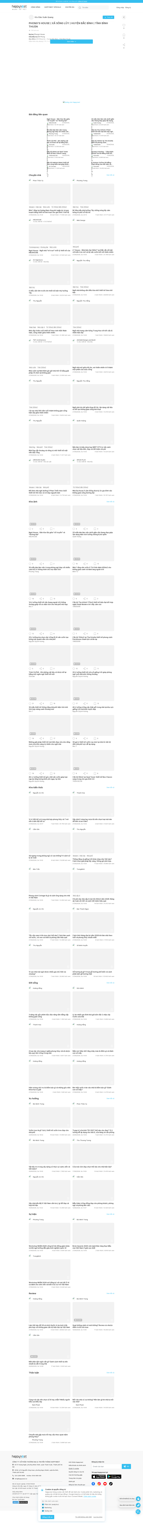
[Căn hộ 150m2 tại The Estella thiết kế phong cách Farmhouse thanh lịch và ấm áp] (81, 144)
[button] (30, 529)
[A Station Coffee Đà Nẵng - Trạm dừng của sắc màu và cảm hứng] (81, 166)
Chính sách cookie (90, 1496)
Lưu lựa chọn (97, 1517)
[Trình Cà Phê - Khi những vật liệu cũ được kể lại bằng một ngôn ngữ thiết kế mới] (37, 144)
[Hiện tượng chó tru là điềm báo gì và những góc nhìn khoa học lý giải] (49, 1074)
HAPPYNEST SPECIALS (52, 7)
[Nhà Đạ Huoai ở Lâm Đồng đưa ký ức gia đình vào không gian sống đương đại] (93, 474)
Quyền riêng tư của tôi (76, 1472)
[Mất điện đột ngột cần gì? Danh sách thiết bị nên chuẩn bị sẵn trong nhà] (49, 1348)
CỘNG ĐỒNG (35, 7)
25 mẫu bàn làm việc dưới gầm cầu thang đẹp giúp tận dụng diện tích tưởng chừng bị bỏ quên (102, 120)
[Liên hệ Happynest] (138, 1511)
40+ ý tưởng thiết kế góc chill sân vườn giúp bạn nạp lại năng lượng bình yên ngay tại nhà (48, 778)
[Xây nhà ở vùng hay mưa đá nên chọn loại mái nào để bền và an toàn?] (93, 806)
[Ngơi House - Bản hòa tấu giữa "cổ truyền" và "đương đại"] (37, 122)
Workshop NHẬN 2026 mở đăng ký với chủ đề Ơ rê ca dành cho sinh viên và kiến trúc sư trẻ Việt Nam (49, 1284)
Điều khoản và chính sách (77, 1465)
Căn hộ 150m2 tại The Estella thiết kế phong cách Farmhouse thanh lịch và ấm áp (102, 142)
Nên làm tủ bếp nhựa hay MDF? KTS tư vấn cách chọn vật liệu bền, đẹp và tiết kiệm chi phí (92, 448)
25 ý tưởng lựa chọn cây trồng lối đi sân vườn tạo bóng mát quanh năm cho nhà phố (48, 638)
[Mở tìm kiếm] (79, 7)
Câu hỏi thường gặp (75, 1475)
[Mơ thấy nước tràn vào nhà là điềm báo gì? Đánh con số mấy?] (93, 1074)
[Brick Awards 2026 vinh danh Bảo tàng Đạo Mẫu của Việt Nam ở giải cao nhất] (93, 1233)
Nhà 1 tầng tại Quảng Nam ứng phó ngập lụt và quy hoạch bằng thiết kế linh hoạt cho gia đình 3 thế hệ (49, 211)
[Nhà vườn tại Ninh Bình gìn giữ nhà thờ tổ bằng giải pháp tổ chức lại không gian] (49, 354)
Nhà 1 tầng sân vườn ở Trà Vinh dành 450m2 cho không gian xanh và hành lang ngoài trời (92, 568)
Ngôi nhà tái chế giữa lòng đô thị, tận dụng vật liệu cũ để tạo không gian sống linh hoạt (93, 408)
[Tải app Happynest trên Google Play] (114, 1476)
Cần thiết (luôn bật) (51, 1501)
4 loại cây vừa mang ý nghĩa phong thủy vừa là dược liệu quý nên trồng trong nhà (49, 1052)
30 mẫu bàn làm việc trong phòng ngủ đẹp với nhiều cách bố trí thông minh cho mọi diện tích (58, 131)
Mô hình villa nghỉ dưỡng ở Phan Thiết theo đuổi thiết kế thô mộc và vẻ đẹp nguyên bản (48, 492)
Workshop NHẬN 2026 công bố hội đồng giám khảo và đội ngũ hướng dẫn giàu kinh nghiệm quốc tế (49, 1247)
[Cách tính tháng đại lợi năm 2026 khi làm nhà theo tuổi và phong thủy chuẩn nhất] (93, 922)
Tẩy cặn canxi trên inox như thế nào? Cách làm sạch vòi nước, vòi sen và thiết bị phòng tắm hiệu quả (49, 936)
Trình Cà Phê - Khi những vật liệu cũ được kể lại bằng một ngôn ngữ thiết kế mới (57, 142)
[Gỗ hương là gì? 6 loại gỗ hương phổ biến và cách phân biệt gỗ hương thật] (93, 959)
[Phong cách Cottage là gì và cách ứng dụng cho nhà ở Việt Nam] (49, 882)
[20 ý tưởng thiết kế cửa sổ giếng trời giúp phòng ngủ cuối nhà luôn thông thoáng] (93, 655)
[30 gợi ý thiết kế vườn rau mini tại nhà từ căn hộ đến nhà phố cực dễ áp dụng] (93, 725)
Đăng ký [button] (128, 7)
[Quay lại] (124, 17)
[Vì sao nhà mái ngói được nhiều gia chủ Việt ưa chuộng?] (49, 959)
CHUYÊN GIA (69, 7)
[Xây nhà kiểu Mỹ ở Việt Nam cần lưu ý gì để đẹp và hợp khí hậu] (49, 1190)
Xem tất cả (110, 175)
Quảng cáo (48, 1511)
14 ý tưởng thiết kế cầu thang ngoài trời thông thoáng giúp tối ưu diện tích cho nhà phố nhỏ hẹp (48, 603)
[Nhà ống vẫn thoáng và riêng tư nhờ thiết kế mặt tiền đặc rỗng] (49, 434)
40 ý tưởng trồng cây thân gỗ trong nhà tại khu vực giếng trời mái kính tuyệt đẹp (93, 708)
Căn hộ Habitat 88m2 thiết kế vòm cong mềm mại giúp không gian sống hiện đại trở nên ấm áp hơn (58, 163)
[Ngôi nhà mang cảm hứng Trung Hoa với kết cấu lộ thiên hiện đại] (93, 314)
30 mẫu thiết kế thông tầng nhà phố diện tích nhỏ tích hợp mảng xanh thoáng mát (48, 708)
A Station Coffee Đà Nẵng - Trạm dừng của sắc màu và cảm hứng (101, 163)
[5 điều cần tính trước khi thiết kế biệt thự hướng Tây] (49, 274)
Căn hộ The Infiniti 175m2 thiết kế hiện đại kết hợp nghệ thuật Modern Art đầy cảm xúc (102, 131)
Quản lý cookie (74, 1468)
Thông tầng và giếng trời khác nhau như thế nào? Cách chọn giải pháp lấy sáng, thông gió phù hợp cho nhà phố (92, 861)
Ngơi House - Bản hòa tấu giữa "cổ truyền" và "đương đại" (58, 120)
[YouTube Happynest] (105, 1483)
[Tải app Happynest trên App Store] (99, 1476)
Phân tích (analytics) (52, 1504)
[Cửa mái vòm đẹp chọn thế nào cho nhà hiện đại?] (93, 1154)
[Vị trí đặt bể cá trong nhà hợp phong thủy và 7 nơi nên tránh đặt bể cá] (49, 806)
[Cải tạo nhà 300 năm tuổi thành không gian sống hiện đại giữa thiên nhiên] (49, 394)
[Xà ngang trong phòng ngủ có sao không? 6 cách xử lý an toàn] (49, 842)
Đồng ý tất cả (47, 1517)
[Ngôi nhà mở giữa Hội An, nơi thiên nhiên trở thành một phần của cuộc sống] (93, 354)
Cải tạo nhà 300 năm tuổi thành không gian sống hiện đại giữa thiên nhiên (48, 412)
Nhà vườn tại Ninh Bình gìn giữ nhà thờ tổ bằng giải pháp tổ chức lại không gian (49, 372)
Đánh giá (72, 1481)
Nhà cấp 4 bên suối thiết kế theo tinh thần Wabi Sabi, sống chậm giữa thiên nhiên (48, 332)
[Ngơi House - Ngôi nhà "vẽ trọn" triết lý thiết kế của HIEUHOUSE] (49, 234)
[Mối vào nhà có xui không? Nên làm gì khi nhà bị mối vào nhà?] (93, 1386)
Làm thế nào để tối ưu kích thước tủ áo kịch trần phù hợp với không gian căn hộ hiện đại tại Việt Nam (49, 1326)
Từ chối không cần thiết (83, 1517)
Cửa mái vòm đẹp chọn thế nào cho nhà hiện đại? (92, 1167)
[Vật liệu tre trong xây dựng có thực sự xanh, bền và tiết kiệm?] (49, 1154)
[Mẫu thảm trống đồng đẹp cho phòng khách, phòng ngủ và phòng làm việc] (93, 1190)
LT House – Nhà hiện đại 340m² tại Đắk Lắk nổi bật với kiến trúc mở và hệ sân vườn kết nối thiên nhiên (93, 251)
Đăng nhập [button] (120, 7)
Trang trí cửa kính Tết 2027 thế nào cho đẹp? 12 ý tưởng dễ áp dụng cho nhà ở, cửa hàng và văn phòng (93, 1131)
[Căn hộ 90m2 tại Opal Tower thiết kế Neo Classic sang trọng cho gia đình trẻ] (37, 155)
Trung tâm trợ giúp (75, 1478)
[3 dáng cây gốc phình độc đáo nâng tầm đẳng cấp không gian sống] (49, 1001)
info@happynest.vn (21, 1479)
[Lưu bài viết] (68, 202)
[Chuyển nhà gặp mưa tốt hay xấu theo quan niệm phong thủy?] (49, 1421)
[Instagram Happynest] (99, 1483)
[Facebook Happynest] (93, 1483)
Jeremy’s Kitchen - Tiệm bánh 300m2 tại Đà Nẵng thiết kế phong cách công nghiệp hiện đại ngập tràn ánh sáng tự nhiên (102, 152)
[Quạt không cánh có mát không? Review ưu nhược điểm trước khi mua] (93, 1312)
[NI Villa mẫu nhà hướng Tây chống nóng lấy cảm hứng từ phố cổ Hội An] (93, 194)
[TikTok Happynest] (111, 1483)
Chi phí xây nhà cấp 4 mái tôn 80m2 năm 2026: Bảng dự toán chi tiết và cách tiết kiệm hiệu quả (93, 900)
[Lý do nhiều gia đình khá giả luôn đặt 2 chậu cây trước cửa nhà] (93, 1001)
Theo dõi (110, 17)
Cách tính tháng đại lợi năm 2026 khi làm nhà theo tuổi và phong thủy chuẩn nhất (92, 936)
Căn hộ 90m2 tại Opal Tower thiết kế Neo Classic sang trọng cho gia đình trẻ (57, 152)
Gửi (128, 1466)
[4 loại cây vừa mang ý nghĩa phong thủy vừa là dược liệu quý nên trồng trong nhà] (49, 1038)
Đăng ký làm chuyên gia (77, 1485)
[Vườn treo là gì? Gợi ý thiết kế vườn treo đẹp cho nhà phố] (49, 1117)
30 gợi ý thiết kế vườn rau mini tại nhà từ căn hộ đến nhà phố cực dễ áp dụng (92, 743)
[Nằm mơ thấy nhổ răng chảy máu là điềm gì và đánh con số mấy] (93, 1038)
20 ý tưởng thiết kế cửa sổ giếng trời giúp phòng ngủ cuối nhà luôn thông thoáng (92, 673)
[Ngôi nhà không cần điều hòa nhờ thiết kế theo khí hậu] (93, 274)
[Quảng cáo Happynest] (71, 102)
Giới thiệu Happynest (76, 1462)
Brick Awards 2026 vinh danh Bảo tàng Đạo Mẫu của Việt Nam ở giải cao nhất (92, 1247)
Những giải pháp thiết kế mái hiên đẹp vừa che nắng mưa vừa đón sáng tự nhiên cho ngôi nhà (49, 743)
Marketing (48, 1507)
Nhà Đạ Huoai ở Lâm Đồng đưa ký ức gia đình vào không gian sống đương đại (92, 492)
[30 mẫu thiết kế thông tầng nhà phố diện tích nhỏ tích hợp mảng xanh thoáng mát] (49, 690)
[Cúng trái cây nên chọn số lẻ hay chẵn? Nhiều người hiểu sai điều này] (49, 1386)
